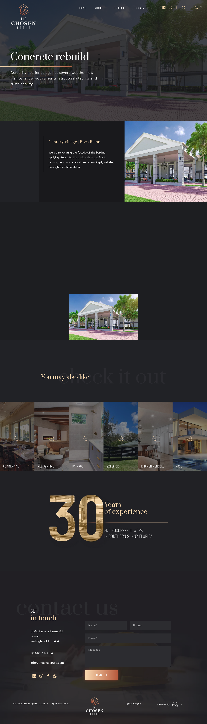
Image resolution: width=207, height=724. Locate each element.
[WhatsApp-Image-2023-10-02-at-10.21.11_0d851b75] (34, 317)
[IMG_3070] (34, 271)
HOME (83, 7)
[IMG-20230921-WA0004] (172, 271)
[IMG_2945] (103, 271)
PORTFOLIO (120, 7)
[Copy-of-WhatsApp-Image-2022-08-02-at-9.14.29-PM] (103, 317)
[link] (17, 439)
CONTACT (142, 7)
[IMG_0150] (103, 225)
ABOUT (99, 7)
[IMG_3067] (34, 225)
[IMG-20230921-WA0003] (172, 225)
